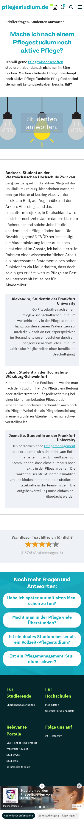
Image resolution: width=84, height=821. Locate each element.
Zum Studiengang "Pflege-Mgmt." (58, 815)
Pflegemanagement (59, 446)
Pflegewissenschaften (45, 62)
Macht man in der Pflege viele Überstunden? (42, 620)
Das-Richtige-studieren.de (21, 742)
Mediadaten (52, 704)
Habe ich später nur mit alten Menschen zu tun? (42, 600)
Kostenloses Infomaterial (18, 815)
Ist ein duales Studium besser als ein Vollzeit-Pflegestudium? (42, 639)
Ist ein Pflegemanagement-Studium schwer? (42, 658)
